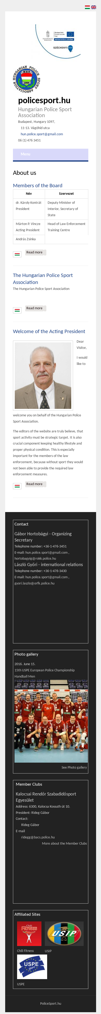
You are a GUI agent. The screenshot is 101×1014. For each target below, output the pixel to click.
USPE (21, 984)
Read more (35, 252)
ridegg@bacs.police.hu (38, 837)
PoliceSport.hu (50, 1004)
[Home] (26, 79)
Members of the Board (37, 186)
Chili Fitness (25, 951)
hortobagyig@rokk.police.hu (35, 559)
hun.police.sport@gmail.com (42, 134)
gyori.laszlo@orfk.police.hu (34, 583)
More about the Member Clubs (64, 844)
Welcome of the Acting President (49, 331)
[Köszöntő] (45, 484)
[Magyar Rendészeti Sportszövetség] (45, 308)
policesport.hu (44, 101)
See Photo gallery (74, 768)
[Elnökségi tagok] (45, 253)
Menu (25, 154)
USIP (48, 951)
